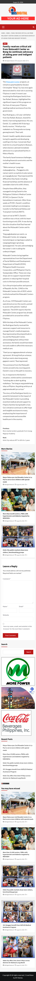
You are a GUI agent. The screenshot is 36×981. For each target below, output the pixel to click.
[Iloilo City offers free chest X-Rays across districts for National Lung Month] (18, 946)
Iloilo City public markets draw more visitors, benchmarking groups (15, 551)
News (5, 44)
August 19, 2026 (20, 965)
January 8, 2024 (21, 61)
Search (4, 644)
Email (21, 606)
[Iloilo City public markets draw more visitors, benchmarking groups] (18, 536)
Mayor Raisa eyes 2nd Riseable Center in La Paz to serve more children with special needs (17, 479)
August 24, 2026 (20, 555)
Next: (16, 439)
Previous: (17, 431)
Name (5, 606)
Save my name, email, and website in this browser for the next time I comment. (17, 627)
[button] (3, 26)
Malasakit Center (13, 82)
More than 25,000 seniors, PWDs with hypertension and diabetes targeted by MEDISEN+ (16, 516)
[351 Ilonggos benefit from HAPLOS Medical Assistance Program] (18, 911)
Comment (7, 579)
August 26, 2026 (20, 521)
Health (5, 955)
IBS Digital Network (9, 61)
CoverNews (29, 975)
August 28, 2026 (20, 484)
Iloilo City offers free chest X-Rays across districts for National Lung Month (16, 777)
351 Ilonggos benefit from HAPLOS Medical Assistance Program (17, 770)
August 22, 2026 (20, 930)
